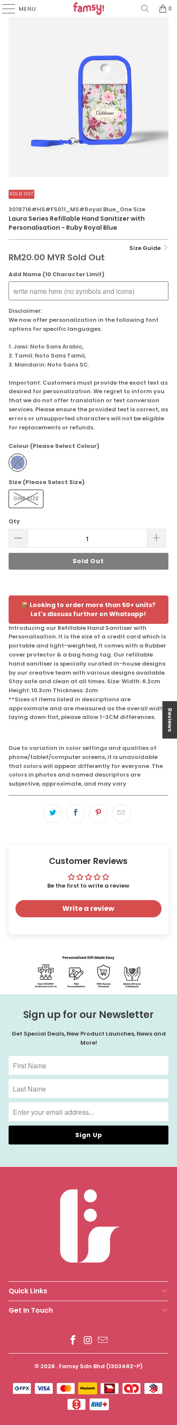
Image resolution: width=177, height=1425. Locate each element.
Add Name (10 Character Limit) (56, 274)
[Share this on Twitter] (52, 813)
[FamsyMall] (88, 8)
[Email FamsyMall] (103, 1341)
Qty (14, 521)
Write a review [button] (88, 908)
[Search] (145, 8)
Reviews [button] (170, 720)
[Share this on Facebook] (75, 813)
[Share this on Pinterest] (98, 813)
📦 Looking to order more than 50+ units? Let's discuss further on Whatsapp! (88, 609)
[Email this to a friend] (121, 813)
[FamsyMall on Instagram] (88, 1341)
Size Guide (145, 248)
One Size (26, 498)
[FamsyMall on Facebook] (73, 1341)
